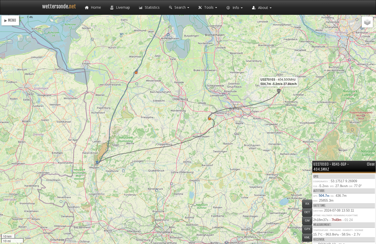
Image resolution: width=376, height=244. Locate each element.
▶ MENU (10, 20)
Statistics (152, 7)
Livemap (122, 7)
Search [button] (180, 7)
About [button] (263, 7)
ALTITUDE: (319, 191)
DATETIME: (319, 206)
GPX (307, 228)
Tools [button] (209, 7)
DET (307, 212)
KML (307, 237)
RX (307, 203)
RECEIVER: (319, 239)
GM (307, 220)
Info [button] (235, 7)
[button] (339, 149)
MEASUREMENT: (322, 225)
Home (95, 7)
